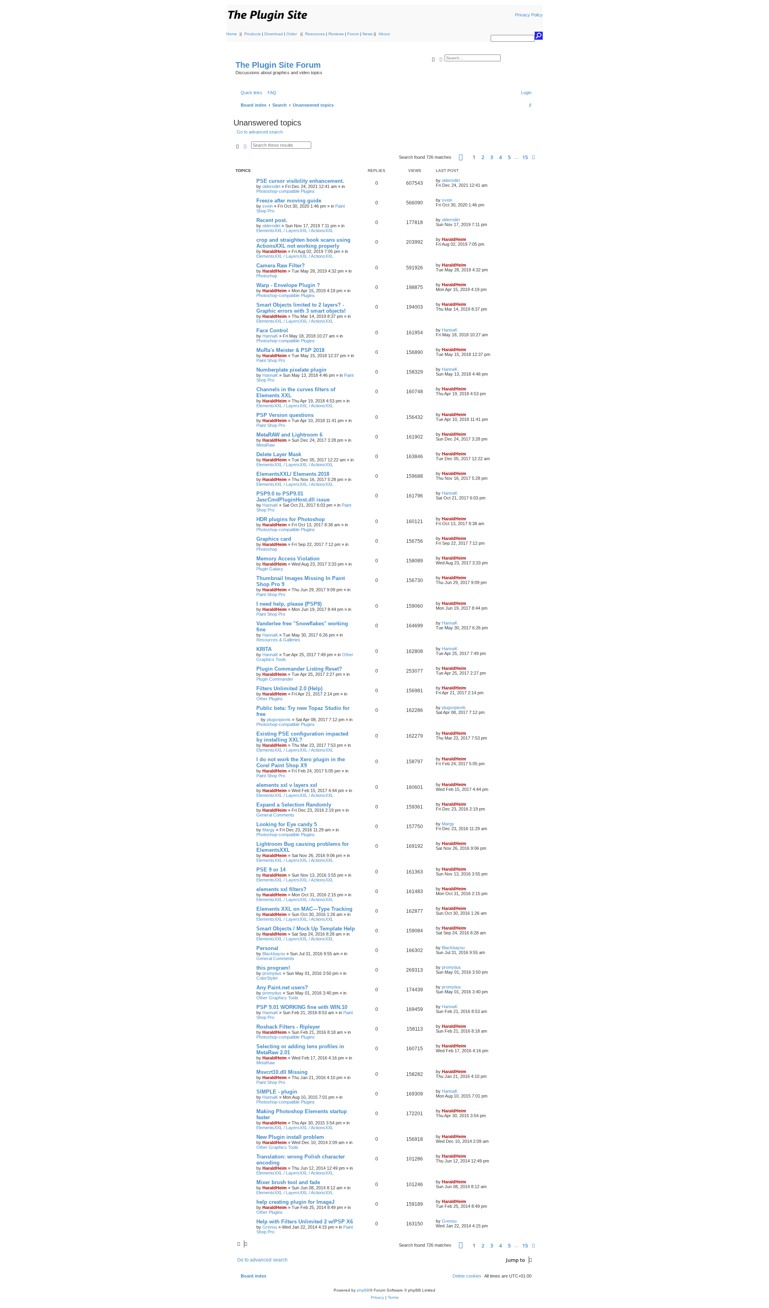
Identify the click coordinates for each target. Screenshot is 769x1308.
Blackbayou (273, 953)
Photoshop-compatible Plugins (285, 191)
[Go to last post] (462, 180)
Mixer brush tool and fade (288, 1182)
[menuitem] (270, 92)
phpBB (363, 1290)
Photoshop (266, 275)
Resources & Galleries (278, 639)
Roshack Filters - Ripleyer (288, 1027)
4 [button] (500, 157)
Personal (267, 948)
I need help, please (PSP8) (289, 604)
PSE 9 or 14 (271, 870)
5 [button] (509, 157)
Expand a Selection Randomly (293, 805)
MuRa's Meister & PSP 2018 (290, 350)
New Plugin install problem (290, 1137)
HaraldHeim (274, 251)
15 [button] (525, 157)
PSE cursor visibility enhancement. (300, 181)
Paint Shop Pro (270, 360)
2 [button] (482, 157)
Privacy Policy (529, 14)
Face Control (272, 331)
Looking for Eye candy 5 (286, 824)
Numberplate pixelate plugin (291, 370)
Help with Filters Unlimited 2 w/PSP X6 (304, 1222)
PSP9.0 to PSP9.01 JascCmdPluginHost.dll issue (293, 497)
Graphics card (273, 539)
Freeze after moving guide (288, 201)
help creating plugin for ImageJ (295, 1202)
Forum (353, 34)
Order (291, 34)
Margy (268, 829)
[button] (461, 157)
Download (273, 34)
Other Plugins (269, 698)
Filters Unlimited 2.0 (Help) (289, 688)
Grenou (269, 1227)
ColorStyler (267, 978)
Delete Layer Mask (278, 454)
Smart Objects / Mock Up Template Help (305, 929)
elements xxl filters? (281, 889)
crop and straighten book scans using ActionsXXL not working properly (303, 243)
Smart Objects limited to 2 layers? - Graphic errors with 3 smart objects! (301, 308)
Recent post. (271, 220)
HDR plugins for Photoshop (290, 519)
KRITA (264, 649)
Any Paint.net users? (282, 988)
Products (252, 34)
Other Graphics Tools (277, 997)
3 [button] (491, 157)
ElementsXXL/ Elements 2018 (292, 474)
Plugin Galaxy (269, 568)
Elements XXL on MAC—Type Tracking (304, 909)
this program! (273, 968)
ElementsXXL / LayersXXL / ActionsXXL (294, 230)
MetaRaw (265, 445)
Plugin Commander (274, 679)
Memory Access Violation (288, 559)
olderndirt (271, 186)
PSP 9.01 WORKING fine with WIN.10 (301, 1007)
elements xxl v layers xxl (286, 785)
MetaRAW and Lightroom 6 (289, 435)
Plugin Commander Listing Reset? (299, 669)
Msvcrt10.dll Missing (282, 1072)
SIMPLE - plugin (276, 1092)
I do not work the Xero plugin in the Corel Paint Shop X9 (300, 762)
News (367, 34)
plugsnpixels (279, 719)
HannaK (270, 336)
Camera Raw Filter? (280, 266)
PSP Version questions (285, 415)
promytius (272, 973)
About (384, 34)
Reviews (336, 34)
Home (231, 34)
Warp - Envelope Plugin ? (288, 285)
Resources (315, 34)
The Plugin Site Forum (278, 65)
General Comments (275, 815)
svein (267, 206)
